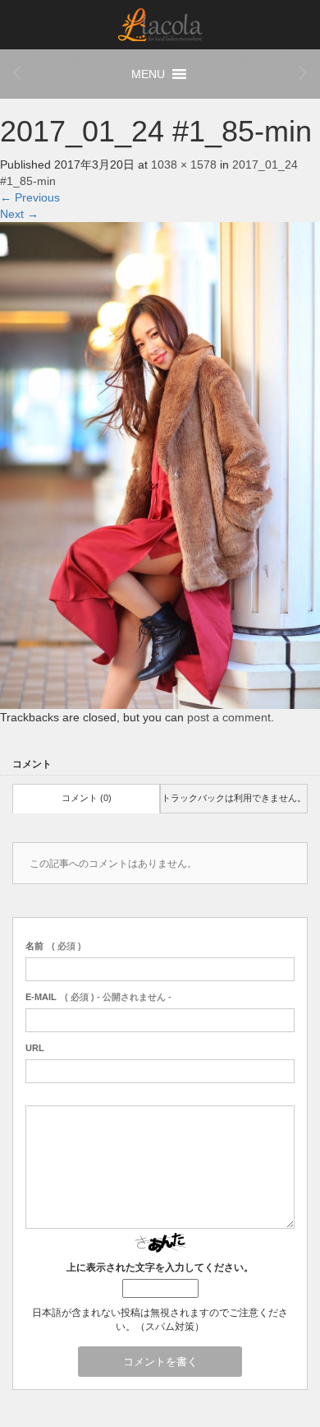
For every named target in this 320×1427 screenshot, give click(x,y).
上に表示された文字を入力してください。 (160, 1267)
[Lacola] (160, 24)
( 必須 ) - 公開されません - (98, 997)
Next (19, 213)
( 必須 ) (53, 946)
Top (279, 1384)
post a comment (229, 717)
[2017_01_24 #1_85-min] (160, 464)
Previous (30, 197)
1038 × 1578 (184, 164)
